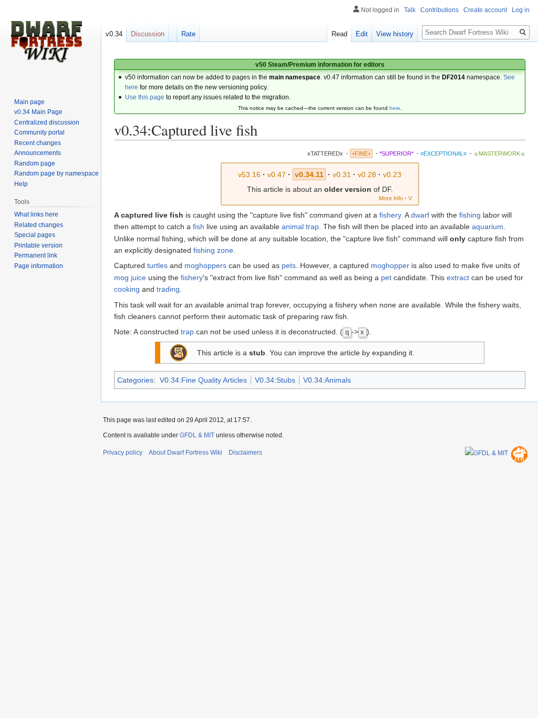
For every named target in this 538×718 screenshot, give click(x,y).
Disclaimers (245, 452)
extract (458, 277)
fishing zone (213, 250)
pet (386, 277)
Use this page (144, 97)
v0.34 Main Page (38, 112)
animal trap (300, 226)
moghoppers (205, 265)
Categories (135, 380)
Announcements (37, 153)
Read (339, 34)
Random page (34, 163)
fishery (390, 215)
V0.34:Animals (327, 380)
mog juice (130, 277)
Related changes (38, 225)
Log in (521, 10)
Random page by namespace (56, 173)
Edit (362, 34)
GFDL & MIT (197, 435)
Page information (38, 266)
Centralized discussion (46, 122)
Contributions (439, 10)
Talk (410, 10)
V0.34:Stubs (275, 380)
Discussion (147, 34)
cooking (127, 289)
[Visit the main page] (46, 42)
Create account (485, 10)
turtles (157, 265)
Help (21, 184)
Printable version (38, 245)
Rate (188, 34)
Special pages (34, 235)
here (394, 108)
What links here (36, 214)
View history (394, 34)
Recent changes (37, 143)
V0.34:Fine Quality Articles (203, 380)
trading (168, 289)
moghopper (390, 265)
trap (187, 331)
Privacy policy (122, 452)
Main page (29, 102)
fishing (470, 215)
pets (289, 265)
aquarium (487, 226)
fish (198, 226)
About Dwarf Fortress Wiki (185, 452)
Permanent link (35, 255)
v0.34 (114, 34)
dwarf (420, 215)
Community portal (39, 132)
